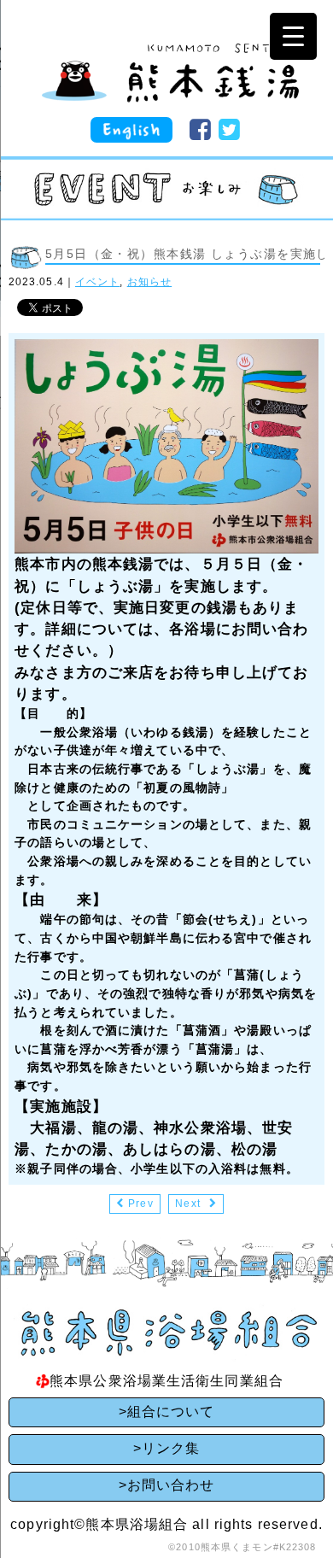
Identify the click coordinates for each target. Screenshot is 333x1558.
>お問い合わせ (167, 1485)
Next (187, 1203)
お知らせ (149, 282)
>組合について (167, 1411)
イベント (97, 282)
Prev (140, 1203)
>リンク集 (167, 1448)
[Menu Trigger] (293, 36)
